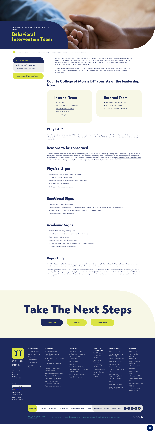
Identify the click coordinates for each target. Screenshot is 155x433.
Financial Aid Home (75, 351)
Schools (132, 368)
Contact (43, 408)
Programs (31, 357)
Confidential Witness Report (28, 76)
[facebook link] (125, 408)
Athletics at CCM (135, 376)
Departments (32, 359)
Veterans (48, 366)
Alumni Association (136, 366)
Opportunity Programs (97, 365)
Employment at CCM (134, 372)
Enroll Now (52, 322)
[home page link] (14, 52)
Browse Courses (33, 351)
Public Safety (60, 102)
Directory (65, 417)
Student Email (116, 408)
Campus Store (17, 395)
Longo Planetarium (136, 383)
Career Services (114, 364)
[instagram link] (135, 408)
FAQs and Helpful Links (77, 374)
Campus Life (133, 354)
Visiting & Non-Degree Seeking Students (52, 369)
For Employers (98, 372)
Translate (18, 389)
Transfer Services (115, 379)
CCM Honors (32, 362)
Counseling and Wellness (65, 108)
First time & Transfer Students (52, 355)
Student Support (23, 52)
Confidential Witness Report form (129, 158)
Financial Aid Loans (75, 377)
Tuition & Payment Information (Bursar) (52, 382)
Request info (102, 322)
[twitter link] (132, 408)
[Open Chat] (150, 428)
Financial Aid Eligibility (76, 367)
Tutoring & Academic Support (116, 370)
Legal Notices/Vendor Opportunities (109, 417)
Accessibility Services (116, 358)
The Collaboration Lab (135, 379)
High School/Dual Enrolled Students (54, 359)
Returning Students (52, 376)
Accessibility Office (63, 115)
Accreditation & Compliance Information (83, 417)
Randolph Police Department (116, 102)
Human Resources (62, 112)
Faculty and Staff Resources (60, 52)
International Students (53, 363)
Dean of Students (115, 384)
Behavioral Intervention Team (80, 52)
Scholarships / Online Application (76, 357)
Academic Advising (115, 361)
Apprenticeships (99, 369)
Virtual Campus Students (54, 373)
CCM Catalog (16, 397)
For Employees (63, 408)
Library (111, 381)
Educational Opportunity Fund (115, 375)
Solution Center (114, 367)
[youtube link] (139, 408)
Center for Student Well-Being (40, 52)
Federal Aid (72, 364)
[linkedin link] (128, 408)
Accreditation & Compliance (134, 389)
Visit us (76, 322)
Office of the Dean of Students (67, 105)
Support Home (114, 351)
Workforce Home (99, 353)
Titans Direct (98, 408)
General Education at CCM (34, 366)
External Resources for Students (116, 388)
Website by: (136, 417)
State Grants (73, 361)
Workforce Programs (97, 356)
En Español (52, 408)
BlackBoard (107, 408)
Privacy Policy (56, 417)
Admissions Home (51, 351)
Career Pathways (34, 354)
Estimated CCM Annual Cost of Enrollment (78, 370)
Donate (89, 408)
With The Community (133, 357)
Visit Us (131, 386)
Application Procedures (77, 354)
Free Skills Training (97, 361)
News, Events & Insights (134, 362)
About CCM (133, 351)
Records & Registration (53, 379)
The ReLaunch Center (98, 375)
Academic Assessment (53, 386)
